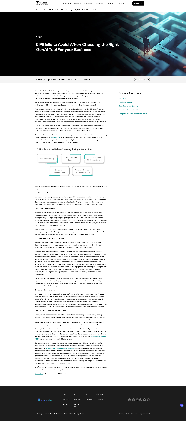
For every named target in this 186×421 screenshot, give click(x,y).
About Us (121, 3)
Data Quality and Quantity (128, 106)
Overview (122, 98)
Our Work (99, 3)
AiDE (64, 395)
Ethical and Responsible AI (128, 110)
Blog (45, 10)
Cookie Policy (58, 414)
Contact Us (77, 405)
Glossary (65, 404)
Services (77, 3)
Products (66, 3)
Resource (39, 10)
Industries (87, 3)
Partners (100, 399)
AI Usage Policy (79, 414)
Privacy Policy (68, 414)
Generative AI (55, 137)
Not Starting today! (126, 102)
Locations (89, 399)
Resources (110, 3)
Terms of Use (48, 414)
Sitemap (39, 414)
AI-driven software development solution (60, 348)
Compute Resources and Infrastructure (133, 114)
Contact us (138, 3)
